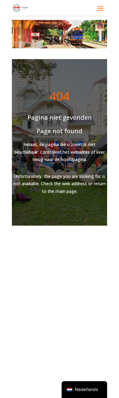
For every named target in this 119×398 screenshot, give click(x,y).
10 (83, 39)
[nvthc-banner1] (59, 47)
